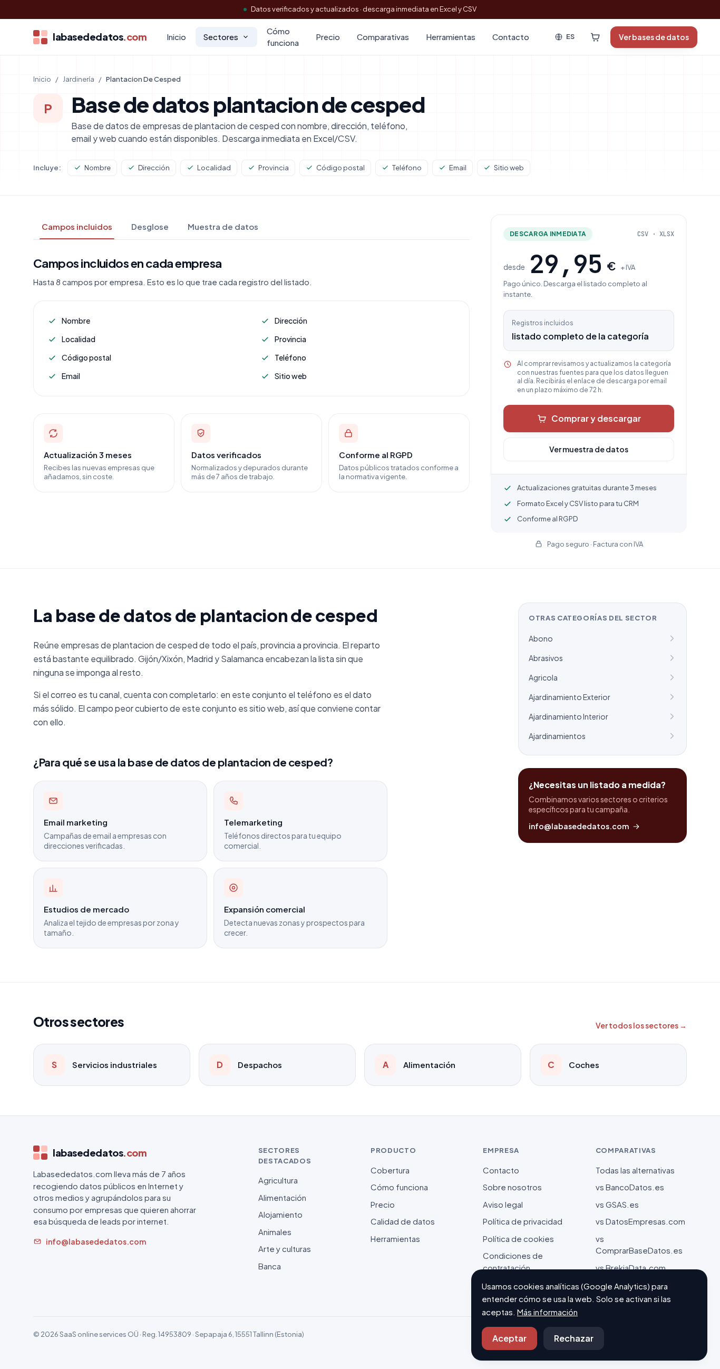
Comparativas (383, 37)
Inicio (176, 37)
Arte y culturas (284, 1249)
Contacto (510, 37)
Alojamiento (280, 1214)
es (570, 36)
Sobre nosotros (512, 1187)
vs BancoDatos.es (630, 1187)
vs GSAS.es (617, 1204)
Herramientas (450, 37)
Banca (269, 1266)
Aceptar (509, 1338)
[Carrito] (595, 37)
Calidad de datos (403, 1221)
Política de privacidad (522, 1221)
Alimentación (282, 1197)
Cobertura (390, 1170)
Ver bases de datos (654, 37)
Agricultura (278, 1180)
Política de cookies (518, 1239)
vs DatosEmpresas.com (640, 1221)
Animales (274, 1232)
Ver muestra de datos (588, 449)
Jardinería (78, 79)
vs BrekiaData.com (631, 1268)
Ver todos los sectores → (641, 1025)
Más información (547, 1312)
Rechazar (573, 1338)
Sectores (220, 37)
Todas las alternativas (635, 1170)
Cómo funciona (283, 37)
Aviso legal (503, 1204)
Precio (328, 37)
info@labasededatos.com (579, 826)
